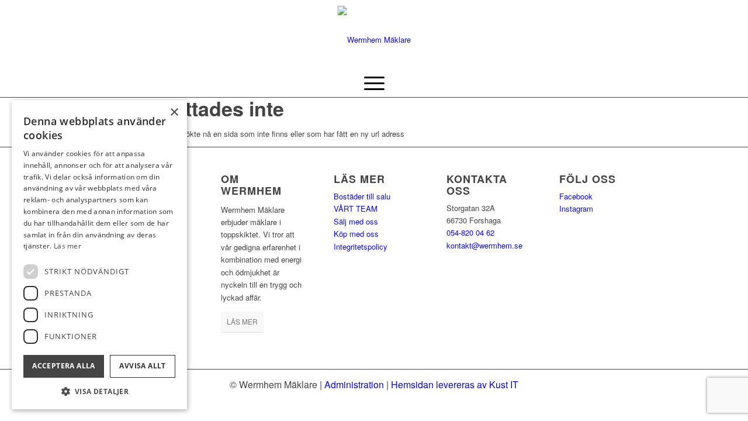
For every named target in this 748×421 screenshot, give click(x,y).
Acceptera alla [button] (63, 366)
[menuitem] (374, 82)
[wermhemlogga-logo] (374, 34)
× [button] (173, 112)
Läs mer (67, 246)
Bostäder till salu (362, 196)
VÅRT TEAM (356, 208)
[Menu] (374, 82)
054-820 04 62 (470, 232)
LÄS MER (242, 321)
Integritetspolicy (360, 246)
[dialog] (99, 254)
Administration (354, 384)
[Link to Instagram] (631, 34)
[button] (99, 391)
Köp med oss (356, 233)
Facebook (576, 196)
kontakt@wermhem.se (484, 245)
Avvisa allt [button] (142, 366)
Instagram (576, 208)
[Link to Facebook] (613, 34)
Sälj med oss (356, 221)
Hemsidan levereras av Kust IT (454, 384)
